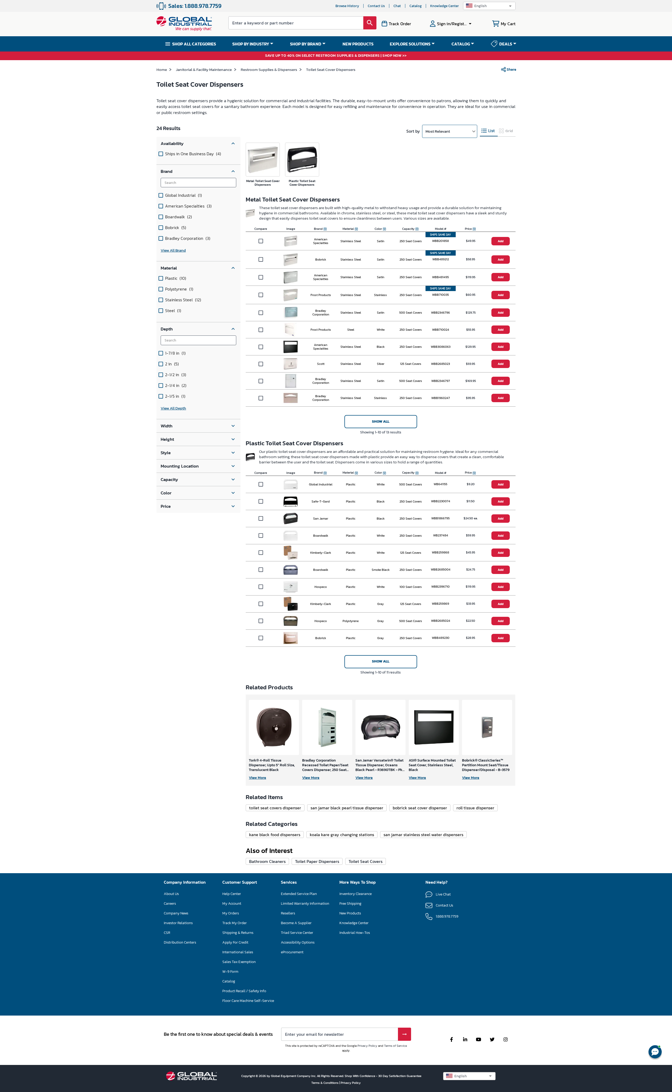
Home (161, 69)
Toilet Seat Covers (365, 861)
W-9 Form (230, 971)
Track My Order (234, 923)
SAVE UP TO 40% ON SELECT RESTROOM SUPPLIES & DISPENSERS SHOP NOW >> (336, 56)
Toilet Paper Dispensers (317, 861)
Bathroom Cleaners (267, 861)
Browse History (347, 5)
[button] (489, 6)
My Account (231, 903)
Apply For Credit (235, 942)
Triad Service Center (297, 932)
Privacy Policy (367, 1045)
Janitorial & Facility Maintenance (204, 69)
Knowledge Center (444, 5)
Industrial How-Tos (354, 932)
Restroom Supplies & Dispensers (269, 69)
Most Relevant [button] (438, 131)
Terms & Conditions (325, 1082)
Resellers (288, 913)
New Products (350, 913)
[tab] (489, 131)
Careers (170, 903)
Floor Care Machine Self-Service (248, 1000)
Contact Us (376, 5)
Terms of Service (395, 1045)
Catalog (416, 5)
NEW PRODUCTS (358, 44)
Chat (397, 5)
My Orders (230, 913)
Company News (176, 913)
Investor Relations (178, 923)
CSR (167, 932)
